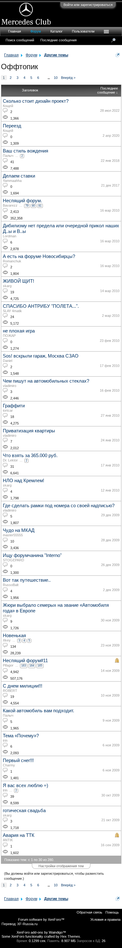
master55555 (13, 535)
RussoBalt (10, 585)
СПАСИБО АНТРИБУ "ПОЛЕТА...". (41, 306)
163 (23, 665)
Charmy (9, 765)
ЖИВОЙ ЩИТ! (18, 281)
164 (31, 665)
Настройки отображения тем (61, 866)
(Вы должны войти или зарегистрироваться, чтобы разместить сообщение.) (54, 876)
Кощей (8, 106)
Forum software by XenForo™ (41, 919)
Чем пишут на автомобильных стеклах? (46, 381)
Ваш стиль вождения (25, 150)
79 (26, 205)
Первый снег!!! (18, 760)
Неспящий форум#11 (25, 660)
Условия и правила (105, 919)
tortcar (8, 410)
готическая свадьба (24, 810)
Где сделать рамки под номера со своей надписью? (58, 505)
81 (40, 205)
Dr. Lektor (10, 460)
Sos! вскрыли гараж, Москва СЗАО (41, 355)
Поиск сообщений (20, 40)
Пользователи (83, 31)
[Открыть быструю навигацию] (118, 55)
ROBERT (10, 691)
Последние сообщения (58, 40)
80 (33, 205)
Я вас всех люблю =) (25, 785)
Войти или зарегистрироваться (88, 5)
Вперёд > (68, 78)
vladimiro (9, 386)
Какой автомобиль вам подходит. (38, 710)
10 (56, 78)
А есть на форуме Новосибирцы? (39, 256)
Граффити (14, 405)
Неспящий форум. (22, 200)
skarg (7, 286)
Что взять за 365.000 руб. (30, 455)
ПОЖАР (9, 335)
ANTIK (8, 840)
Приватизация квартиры (29, 430)
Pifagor (8, 665)
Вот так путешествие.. (27, 580)
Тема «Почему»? (21, 735)
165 (40, 665)
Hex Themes (70, 936)
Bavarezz (10, 205)
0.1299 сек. (37, 941)
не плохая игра (19, 330)
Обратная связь (89, 912)
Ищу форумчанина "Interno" (32, 555)
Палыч (8, 155)
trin (5, 740)
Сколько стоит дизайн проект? (36, 101)
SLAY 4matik (12, 311)
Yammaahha (12, 181)
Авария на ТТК (18, 835)
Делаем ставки (19, 175)
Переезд (12, 125)
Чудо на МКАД (18, 530)
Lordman (9, 236)
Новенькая (14, 635)
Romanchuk (12, 261)
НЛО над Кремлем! (23, 480)
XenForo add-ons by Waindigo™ (41, 932)
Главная (14, 31)
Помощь (112, 912)
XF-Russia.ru (27, 924)
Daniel (7, 361)
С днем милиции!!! (22, 685)
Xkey (7, 640)
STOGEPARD (13, 560)
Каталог (56, 31)
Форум (35, 31)
